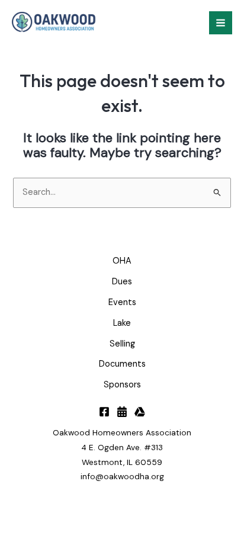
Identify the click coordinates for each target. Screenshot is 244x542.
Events (122, 302)
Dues (122, 281)
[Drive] (139, 411)
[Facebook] (104, 411)
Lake (122, 323)
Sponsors (122, 384)
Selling (122, 343)
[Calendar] (122, 411)
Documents (122, 364)
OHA (122, 261)
